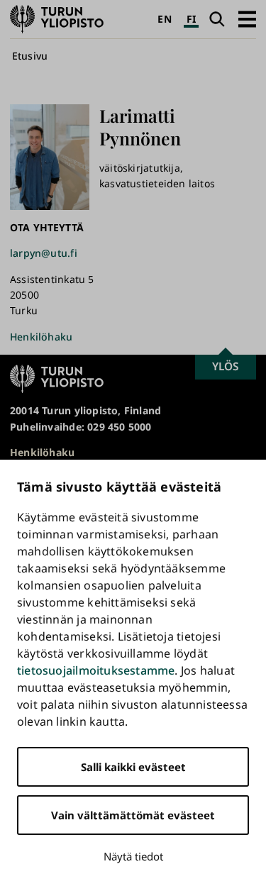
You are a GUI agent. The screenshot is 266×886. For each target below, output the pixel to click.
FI (191, 19)
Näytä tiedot (133, 856)
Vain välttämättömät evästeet (133, 815)
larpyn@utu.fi (43, 253)
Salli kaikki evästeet (133, 767)
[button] (247, 19)
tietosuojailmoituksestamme (95, 670)
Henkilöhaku (41, 336)
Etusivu (30, 55)
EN (164, 19)
